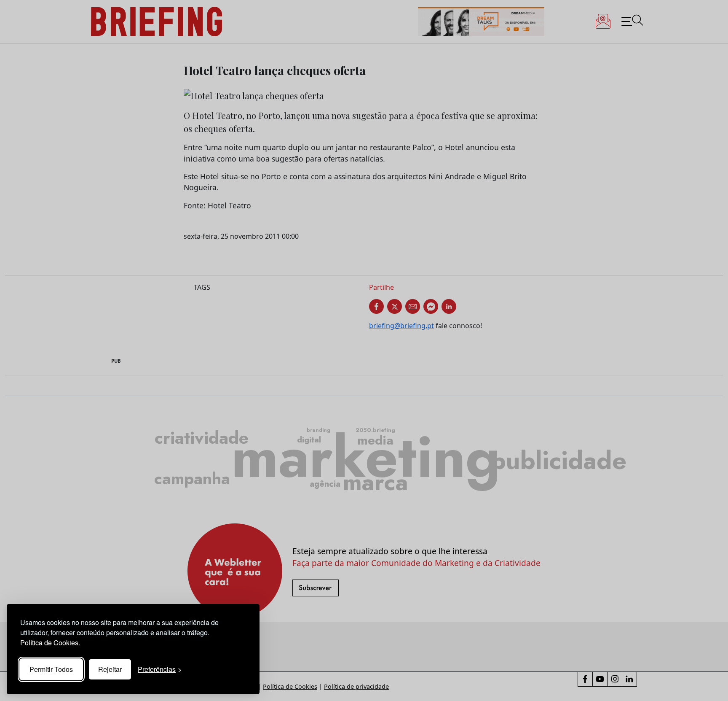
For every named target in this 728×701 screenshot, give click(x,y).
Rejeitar (110, 669)
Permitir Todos (51, 669)
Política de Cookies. (50, 642)
